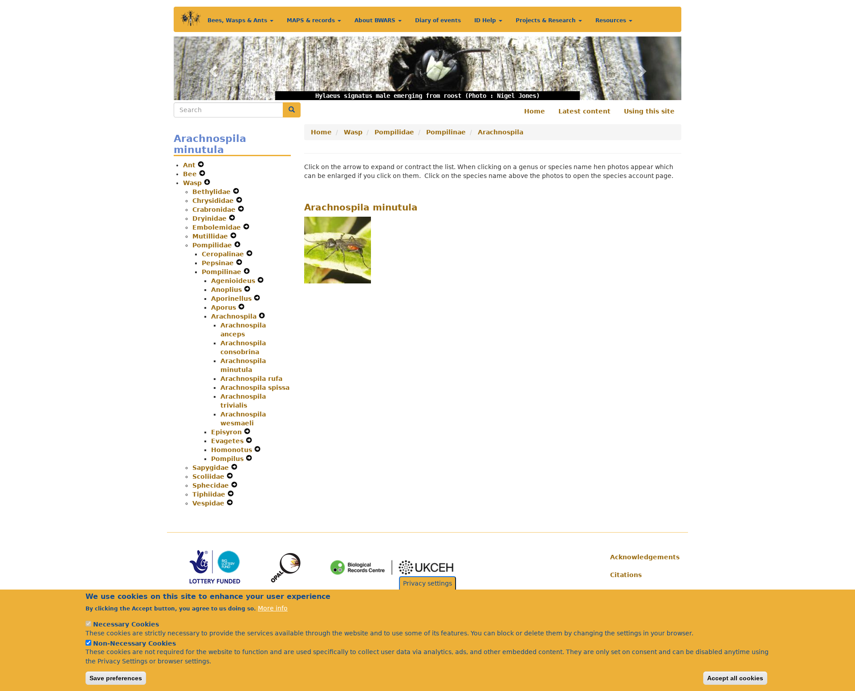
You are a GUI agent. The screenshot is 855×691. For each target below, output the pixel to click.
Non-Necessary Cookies (134, 643)
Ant (190, 165)
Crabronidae (215, 209)
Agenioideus (234, 280)
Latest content (584, 111)
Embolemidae (217, 227)
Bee (191, 174)
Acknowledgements (642, 557)
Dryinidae (210, 218)
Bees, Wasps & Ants (238, 20)
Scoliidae (209, 476)
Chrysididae (214, 200)
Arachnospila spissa (254, 387)
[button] (212, 68)
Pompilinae (223, 271)
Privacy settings (427, 583)
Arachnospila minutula (361, 207)
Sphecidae (211, 485)
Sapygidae (211, 467)
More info (273, 608)
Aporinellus (232, 298)
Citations (626, 574)
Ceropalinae (224, 254)
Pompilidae (213, 245)
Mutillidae (211, 236)
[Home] (191, 18)
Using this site (649, 111)
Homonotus (232, 449)
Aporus (224, 307)
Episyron (227, 432)
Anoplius (227, 289)
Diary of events (438, 20)
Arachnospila (235, 316)
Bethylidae (212, 191)
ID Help (486, 20)
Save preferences (116, 678)
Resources (611, 20)
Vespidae (209, 503)
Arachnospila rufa (251, 378)
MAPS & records (312, 20)
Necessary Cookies (126, 624)
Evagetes (228, 441)
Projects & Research (547, 20)
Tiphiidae (210, 494)
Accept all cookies (735, 678)
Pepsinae (219, 263)
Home (534, 111)
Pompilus (228, 458)
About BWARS (375, 20)
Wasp (193, 182)
